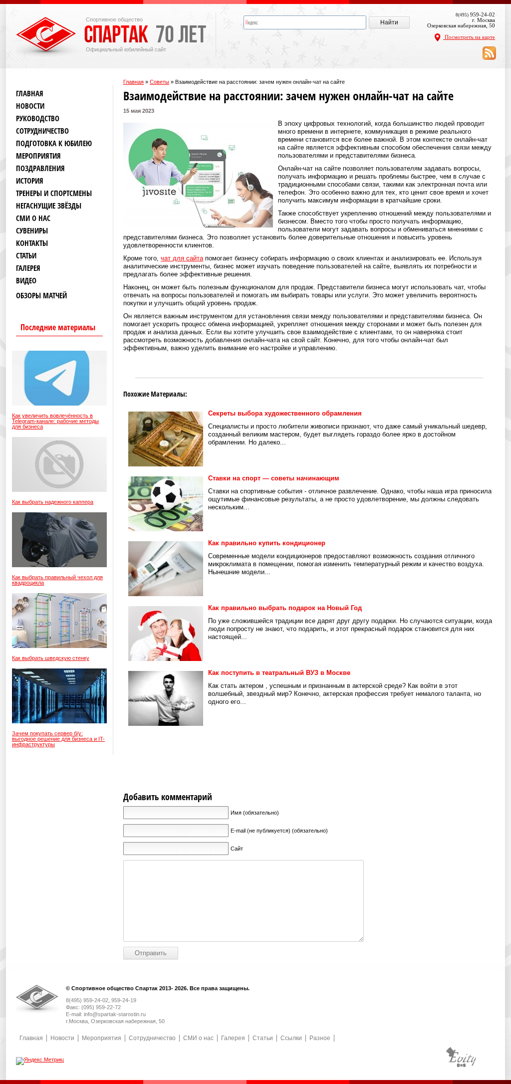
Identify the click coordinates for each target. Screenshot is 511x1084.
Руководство (37, 118)
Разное (319, 1038)
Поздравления (40, 168)
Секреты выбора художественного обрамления (285, 413)
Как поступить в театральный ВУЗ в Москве (279, 672)
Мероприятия (38, 156)
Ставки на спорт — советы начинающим (273, 478)
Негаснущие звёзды (48, 206)
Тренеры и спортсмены (54, 193)
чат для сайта (182, 258)
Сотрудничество (42, 131)
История (29, 181)
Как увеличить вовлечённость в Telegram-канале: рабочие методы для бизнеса (55, 421)
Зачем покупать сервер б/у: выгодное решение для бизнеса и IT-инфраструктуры (58, 739)
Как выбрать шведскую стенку (50, 658)
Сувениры (32, 230)
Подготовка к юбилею (54, 143)
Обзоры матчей (41, 295)
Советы (159, 82)
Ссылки (291, 1038)
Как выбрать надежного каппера (52, 502)
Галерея (28, 268)
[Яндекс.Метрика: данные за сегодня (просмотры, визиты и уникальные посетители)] (40, 1061)
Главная (133, 82)
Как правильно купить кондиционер (266, 543)
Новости (30, 106)
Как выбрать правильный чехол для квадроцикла (57, 580)
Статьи (26, 255)
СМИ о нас (33, 218)
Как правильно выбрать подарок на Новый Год (285, 608)
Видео (26, 280)
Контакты (32, 243)
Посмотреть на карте (469, 37)
